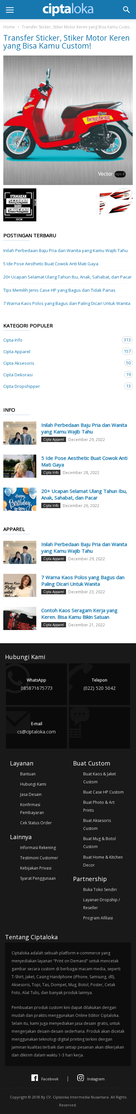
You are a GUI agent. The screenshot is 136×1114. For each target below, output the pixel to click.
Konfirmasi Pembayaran (32, 808)
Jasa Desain (31, 794)
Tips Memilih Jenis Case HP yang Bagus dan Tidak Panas (59, 290)
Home (9, 27)
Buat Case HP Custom (103, 792)
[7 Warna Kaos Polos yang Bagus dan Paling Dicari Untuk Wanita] (19, 585)
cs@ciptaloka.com (36, 728)
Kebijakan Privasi (35, 868)
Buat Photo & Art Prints (99, 806)
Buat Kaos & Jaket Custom (99, 778)
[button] (126, 9)
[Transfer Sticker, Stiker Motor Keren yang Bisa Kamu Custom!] (68, 120)
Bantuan (28, 774)
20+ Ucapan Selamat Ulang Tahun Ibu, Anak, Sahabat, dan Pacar (67, 277)
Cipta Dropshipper (61, 386)
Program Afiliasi (98, 918)
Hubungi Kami (33, 784)
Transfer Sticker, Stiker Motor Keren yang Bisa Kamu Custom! (78, 27)
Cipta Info (61, 340)
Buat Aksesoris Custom (97, 824)
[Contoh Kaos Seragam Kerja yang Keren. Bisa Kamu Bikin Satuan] (19, 618)
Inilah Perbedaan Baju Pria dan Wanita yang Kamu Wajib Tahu (65, 250)
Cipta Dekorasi (61, 374)
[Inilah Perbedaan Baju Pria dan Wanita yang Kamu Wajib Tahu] (19, 433)
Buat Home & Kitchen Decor (103, 861)
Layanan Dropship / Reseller (101, 903)
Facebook (49, 1078)
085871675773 (36, 684)
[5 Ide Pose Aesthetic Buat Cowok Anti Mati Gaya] (19, 466)
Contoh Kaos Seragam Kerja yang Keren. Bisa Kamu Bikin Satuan (79, 613)
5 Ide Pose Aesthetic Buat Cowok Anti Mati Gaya (50, 264)
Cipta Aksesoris (61, 363)
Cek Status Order (36, 823)
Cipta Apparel (61, 351)
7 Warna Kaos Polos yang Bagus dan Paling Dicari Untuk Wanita (66, 303)
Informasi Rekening (38, 847)
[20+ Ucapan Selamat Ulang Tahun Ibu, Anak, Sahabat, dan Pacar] (19, 499)
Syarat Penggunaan (38, 878)
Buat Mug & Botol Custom (99, 842)
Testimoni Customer (39, 858)
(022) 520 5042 (100, 684)
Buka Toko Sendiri (100, 889)
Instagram (96, 1078)
